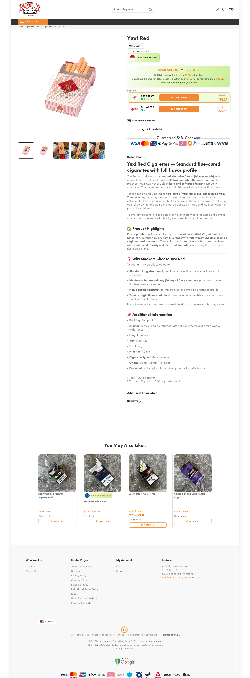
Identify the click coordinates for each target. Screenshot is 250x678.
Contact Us (32, 571)
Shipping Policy (79, 584)
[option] (70, 87)
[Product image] (57, 473)
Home (20, 27)
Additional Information (142, 393)
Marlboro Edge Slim (95, 501)
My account (122, 571)
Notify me (59, 521)
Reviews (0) (135, 401)
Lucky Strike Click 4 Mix (142, 493)
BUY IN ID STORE (179, 97)
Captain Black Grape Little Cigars (189, 495)
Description (134, 157)
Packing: (132, 91)
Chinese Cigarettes (44, 27)
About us (30, 566)
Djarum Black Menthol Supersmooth (51, 495)
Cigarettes (29, 27)
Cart (118, 566)
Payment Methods (81, 603)
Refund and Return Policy (84, 589)
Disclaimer (77, 571)
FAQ (73, 594)
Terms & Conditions (81, 566)
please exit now (171, 634)
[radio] (179, 98)
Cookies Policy (79, 580)
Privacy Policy (78, 575)
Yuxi (55, 27)
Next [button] (25, 163)
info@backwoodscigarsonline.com (180, 577)
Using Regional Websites (85, 598)
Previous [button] (20, 163)
